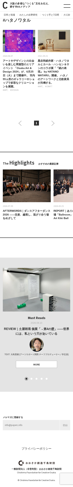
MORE (36, 364)
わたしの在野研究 (28, 15)
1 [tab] (26, 378)
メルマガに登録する (13, 417)
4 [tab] (41, 378)
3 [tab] (36, 378)
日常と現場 (9, 15)
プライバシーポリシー (36, 448)
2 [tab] (31, 378)
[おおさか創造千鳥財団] (37, 463)
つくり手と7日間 (50, 15)
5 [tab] (47, 378)
